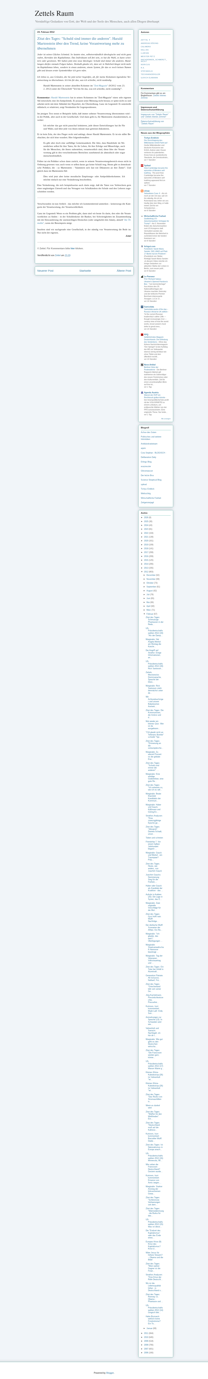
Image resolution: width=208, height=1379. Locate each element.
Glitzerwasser (147, 471)
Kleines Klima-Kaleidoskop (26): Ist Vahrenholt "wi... (154, 1076)
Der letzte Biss (147, 475)
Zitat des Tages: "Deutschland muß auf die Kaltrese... (153, 1126)
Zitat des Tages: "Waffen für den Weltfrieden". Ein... (154, 1115)
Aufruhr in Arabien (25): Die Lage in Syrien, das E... (154, 896)
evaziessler (146, 466)
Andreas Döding (150, 43)
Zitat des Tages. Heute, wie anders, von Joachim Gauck (154, 867)
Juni (148, 598)
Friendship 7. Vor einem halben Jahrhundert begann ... (153, 845)
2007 (146, 1349)
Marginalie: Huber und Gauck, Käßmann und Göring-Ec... (153, 808)
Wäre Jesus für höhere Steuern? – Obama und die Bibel (154, 1256)
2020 (146, 541)
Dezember (151, 575)
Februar (150, 614)
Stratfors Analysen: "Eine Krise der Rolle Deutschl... (154, 1277)
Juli (148, 594)
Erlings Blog (146, 462)
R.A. (143, 68)
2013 (146, 568)
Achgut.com (149, 246)
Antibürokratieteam (149, 444)
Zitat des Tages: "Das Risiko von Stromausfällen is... (154, 1098)
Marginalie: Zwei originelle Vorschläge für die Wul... (153, 906)
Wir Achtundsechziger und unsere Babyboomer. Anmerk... (154, 701)
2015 (146, 560)
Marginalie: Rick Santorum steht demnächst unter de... (154, 689)
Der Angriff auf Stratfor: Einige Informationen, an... (153, 654)
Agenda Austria (151, 392)
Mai (148, 602)
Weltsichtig (146, 493)
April (148, 606)
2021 (146, 537)
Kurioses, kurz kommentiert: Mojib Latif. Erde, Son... (154, 1010)
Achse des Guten (148, 432)
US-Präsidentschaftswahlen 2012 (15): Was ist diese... (155, 1223)
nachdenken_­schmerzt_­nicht (154, 60)
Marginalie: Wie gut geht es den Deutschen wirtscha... (154, 1043)
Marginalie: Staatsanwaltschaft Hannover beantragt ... (155, 948)
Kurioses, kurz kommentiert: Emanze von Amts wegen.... (153, 1179)
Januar (149, 1328)
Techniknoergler (150, 74)
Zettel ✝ (145, 40)
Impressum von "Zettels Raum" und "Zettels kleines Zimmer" (155, 115)
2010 (146, 1337)
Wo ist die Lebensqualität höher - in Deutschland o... (154, 1287)
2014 (146, 564)
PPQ (146, 334)
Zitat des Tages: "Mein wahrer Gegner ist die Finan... (153, 1267)
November (151, 579)
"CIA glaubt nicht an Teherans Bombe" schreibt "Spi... (155, 734)
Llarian (145, 53)
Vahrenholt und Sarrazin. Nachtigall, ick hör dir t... (153, 1032)
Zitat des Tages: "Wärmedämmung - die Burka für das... (155, 1212)
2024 (146, 525)
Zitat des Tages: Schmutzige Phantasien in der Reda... (154, 621)
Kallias (145, 50)
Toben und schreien (154, 838)
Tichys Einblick (151, 138)
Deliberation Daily (148, 457)
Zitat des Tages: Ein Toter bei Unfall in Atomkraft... (155, 969)
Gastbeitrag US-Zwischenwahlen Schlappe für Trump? (156, 221)
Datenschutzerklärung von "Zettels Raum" (152, 122)
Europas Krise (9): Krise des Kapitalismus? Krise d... (154, 1245)
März (149, 610)
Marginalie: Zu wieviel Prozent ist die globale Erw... (153, 755)
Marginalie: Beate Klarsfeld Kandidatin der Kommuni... (153, 797)
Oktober (150, 583)
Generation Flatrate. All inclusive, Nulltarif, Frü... (154, 977)
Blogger (110, 1373)
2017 (146, 552)
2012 (146, 572)
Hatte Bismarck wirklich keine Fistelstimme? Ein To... (153, 1320)
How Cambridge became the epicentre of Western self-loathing (156, 170)
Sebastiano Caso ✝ (152, 193)
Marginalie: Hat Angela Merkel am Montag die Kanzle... (153, 643)
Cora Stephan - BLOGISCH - (153, 453)
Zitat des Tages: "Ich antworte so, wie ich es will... (154, 787)
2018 (146, 548)
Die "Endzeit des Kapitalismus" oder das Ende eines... (153, 1234)
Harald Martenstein (60, 97)
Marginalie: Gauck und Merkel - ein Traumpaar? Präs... (154, 856)
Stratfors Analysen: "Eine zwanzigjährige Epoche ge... (154, 819)
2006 (146, 1352)
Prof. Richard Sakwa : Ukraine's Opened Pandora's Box (156, 281)
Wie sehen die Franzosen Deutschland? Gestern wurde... (154, 1168)
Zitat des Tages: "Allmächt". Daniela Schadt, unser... (154, 830)
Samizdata (149, 307)
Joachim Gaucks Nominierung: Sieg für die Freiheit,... (153, 878)
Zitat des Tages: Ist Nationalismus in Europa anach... (154, 1147)
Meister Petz (148, 56)
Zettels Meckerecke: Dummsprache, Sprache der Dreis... (153, 677)
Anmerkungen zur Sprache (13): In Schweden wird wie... (154, 1021)
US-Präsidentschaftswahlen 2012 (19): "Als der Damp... (155, 632)
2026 (146, 517)
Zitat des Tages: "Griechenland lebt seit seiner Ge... (153, 987)
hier (73, 248)
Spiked (147, 165)
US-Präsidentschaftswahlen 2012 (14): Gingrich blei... (155, 1309)
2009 (146, 1341)
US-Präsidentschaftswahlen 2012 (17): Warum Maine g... (155, 1065)
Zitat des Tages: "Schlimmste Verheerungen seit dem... (153, 1201)
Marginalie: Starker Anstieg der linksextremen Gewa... (154, 1190)
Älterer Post (124, 270)
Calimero (146, 47)
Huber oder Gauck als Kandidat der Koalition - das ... (154, 888)
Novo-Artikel (150, 365)
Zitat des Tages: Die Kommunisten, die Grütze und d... (155, 714)
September (151, 587)
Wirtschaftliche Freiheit (155, 216)
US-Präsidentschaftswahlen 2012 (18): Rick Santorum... (155, 665)
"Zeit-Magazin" (100, 85)
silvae (147, 191)
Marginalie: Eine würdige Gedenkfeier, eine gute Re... (154, 777)
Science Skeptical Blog (151, 480)
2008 (146, 1345)
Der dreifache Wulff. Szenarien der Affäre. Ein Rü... (154, 927)
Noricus (145, 64)
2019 (146, 544)
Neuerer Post (45, 270)
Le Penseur (149, 276)
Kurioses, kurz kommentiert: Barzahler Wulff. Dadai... (154, 1137)
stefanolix (147, 71)
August (149, 591)
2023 (146, 529)
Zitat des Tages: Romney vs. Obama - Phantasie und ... (154, 1298)
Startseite (85, 270)
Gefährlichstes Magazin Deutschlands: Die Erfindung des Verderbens (156, 339)
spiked (144, 484)
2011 (146, 1333)
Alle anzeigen (166, 419)
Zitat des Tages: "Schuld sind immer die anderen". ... (153, 766)
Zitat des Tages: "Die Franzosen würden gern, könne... (154, 1054)
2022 (146, 533)
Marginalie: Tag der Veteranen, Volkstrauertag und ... (154, 959)
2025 (146, 521)
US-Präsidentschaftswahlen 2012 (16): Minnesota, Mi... (155, 1157)
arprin (143, 448)
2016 (146, 556)
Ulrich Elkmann (149, 78)
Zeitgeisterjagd (147, 502)
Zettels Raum (54, 13)
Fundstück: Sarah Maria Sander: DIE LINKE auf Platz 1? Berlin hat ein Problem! (155, 251)
